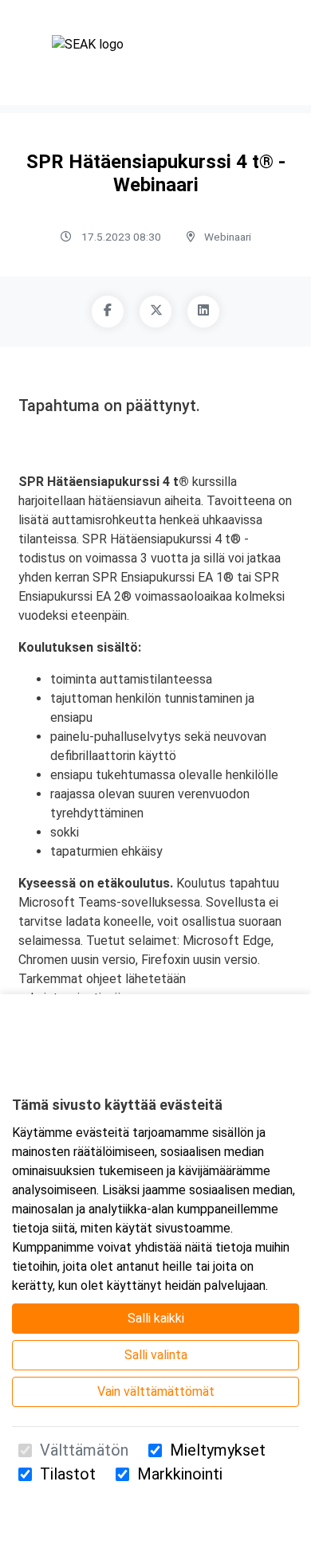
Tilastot (68, 1473)
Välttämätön (84, 1450)
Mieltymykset (218, 1450)
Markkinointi (179, 1473)
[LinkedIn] (203, 311)
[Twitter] (155, 311)
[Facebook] (108, 311)
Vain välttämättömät (156, 1391)
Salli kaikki (156, 1318)
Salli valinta (155, 1354)
